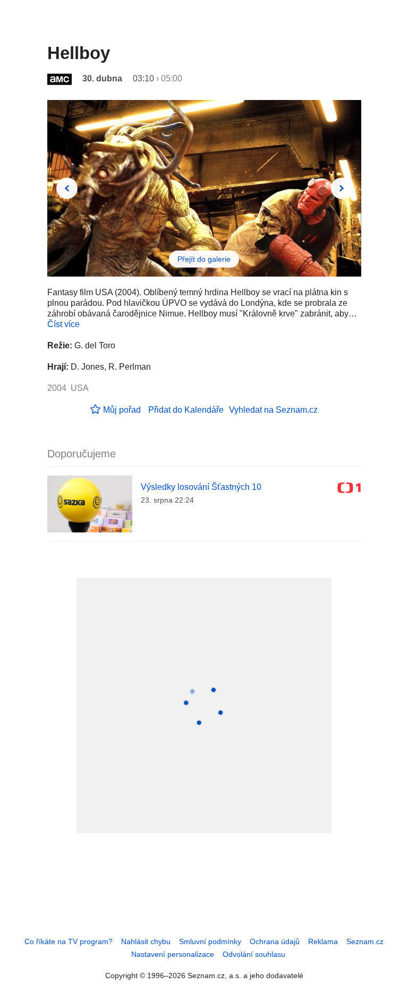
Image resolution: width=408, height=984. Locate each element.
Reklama (323, 941)
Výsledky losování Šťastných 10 (201, 486)
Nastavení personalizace (172, 954)
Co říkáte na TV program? (68, 941)
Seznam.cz (365, 941)
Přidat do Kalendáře (186, 409)
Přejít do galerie (204, 259)
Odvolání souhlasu (254, 954)
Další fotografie (341, 188)
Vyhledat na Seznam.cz (273, 409)
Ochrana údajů (275, 941)
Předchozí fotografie (67, 188)
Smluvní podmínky (210, 941)
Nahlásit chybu (146, 941)
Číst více (63, 324)
